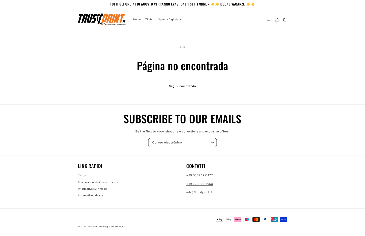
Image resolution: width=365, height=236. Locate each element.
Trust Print (92, 226)
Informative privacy (90, 195)
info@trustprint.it (199, 192)
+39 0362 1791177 (199, 175)
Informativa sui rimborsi (93, 188)
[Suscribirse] (212, 142)
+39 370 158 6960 (199, 184)
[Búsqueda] (268, 19)
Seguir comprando (182, 86)
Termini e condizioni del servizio (98, 182)
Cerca (82, 175)
